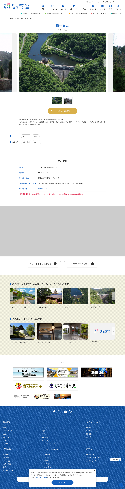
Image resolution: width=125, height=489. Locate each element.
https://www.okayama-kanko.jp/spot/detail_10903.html (49, 298)
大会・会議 (7, 464)
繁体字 (46, 461)
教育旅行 (6, 458)
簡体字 (46, 458)
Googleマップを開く (79, 264)
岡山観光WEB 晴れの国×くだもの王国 (16, 6)
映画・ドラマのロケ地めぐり (79, 13)
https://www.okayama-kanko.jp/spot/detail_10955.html (102, 298)
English (47, 454)
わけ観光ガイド (91, 461)
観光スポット (20, 18)
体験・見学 (26, 142)
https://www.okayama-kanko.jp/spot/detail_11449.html (22, 298)
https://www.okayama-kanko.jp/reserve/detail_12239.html (75, 333)
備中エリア (26, 136)
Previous (20, 63)
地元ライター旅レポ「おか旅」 (32, 13)
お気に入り (108, 2)
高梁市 (36, 136)
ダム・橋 (37, 142)
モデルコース (52, 9)
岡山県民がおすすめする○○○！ (55, 13)
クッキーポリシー (41, 477)
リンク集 (89, 437)
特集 (43, 9)
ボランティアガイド (48, 443)
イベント (102, 9)
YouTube (65, 411)
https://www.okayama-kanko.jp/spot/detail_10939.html (75, 298)
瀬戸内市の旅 (90, 454)
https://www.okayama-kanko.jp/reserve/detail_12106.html (49, 333)
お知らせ (45, 437)
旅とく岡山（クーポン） (100, 13)
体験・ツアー (74, 9)
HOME (12, 18)
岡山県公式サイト (44, 189)
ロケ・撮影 (7, 461)
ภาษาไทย (47, 467)
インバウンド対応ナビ (10, 470)
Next (105, 63)
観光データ (7, 467)
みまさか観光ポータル (93, 458)
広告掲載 (89, 434)
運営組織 (89, 428)
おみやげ (93, 9)
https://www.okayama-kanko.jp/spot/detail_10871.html (22, 333)
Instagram (70, 411)
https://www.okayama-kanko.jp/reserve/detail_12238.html (102, 333)
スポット (63, 9)
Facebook (54, 411)
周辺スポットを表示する (41, 264)
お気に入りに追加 (63, 111)
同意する (62, 482)
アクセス (118, 9)
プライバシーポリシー (93, 431)
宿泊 (110, 9)
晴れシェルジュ (116, 13)
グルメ (84, 9)
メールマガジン (91, 440)
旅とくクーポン (47, 440)
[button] (119, 459)
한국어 (46, 464)
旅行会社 (6, 454)
